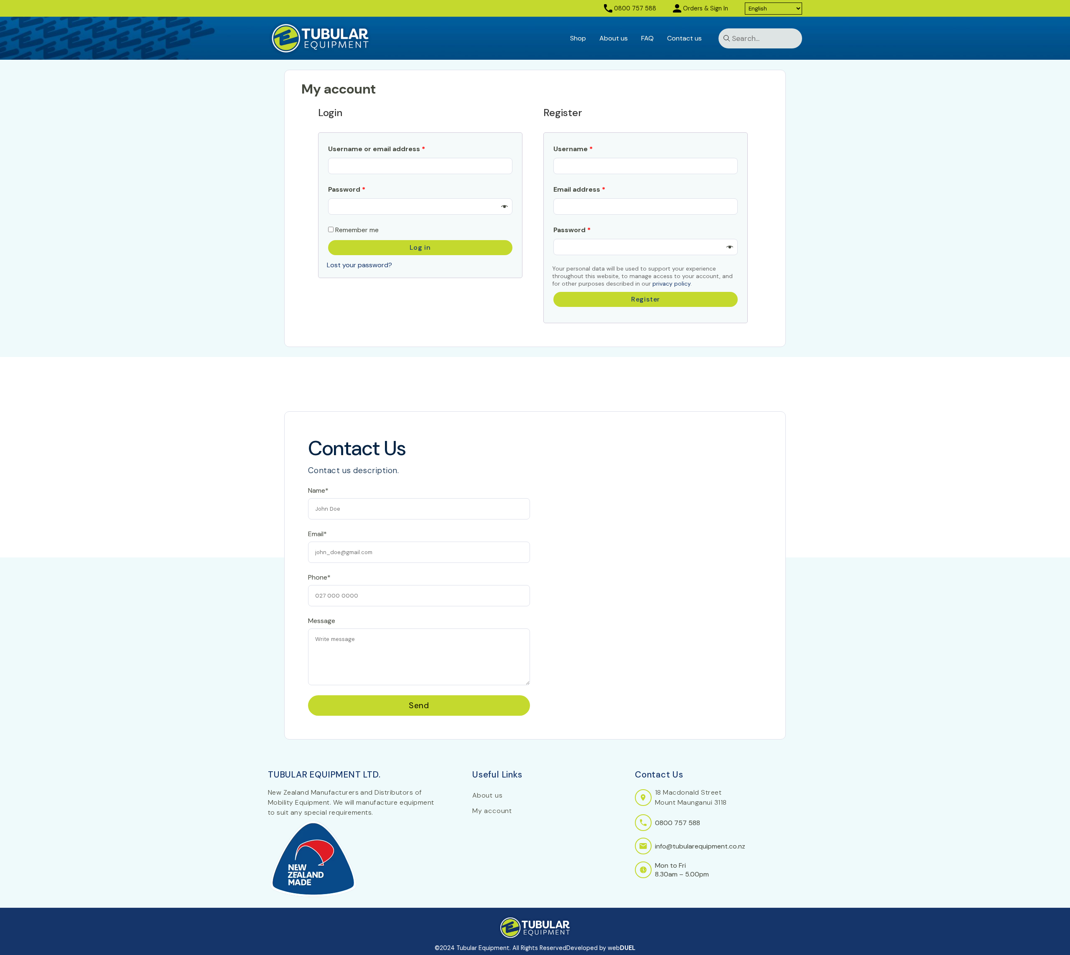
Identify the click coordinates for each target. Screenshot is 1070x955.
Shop (578, 38)
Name (316, 416)
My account (492, 810)
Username (573, 148)
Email (316, 452)
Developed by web (600, 948)
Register (645, 299)
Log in (420, 247)
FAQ (647, 38)
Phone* (319, 577)
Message (321, 620)
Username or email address (376, 148)
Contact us (684, 38)
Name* (318, 490)
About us (613, 38)
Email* (317, 533)
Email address (579, 189)
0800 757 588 (635, 8)
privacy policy (671, 283)
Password (346, 189)
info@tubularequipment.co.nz (700, 846)
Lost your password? (359, 265)
